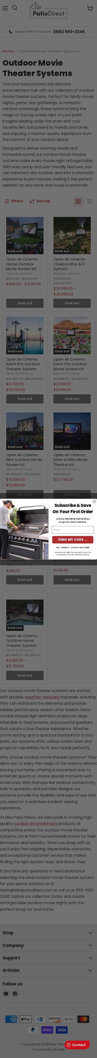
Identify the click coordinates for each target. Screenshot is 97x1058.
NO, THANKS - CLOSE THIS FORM (72, 547)
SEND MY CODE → (73, 539)
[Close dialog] (94, 501)
